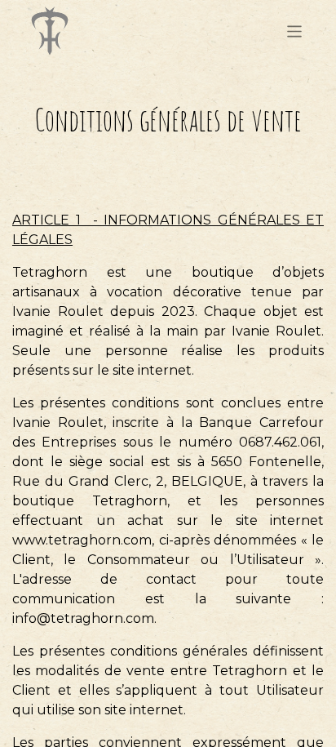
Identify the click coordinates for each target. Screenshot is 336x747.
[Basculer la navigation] (295, 30)
